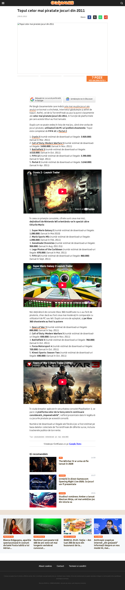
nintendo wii (50, 437)
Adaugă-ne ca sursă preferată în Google (48, 99)
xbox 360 (65, 437)
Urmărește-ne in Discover (82, 99)
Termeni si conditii (77, 566)
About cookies (45, 566)
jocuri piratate (39, 437)
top (59, 437)
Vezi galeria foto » (97, 78)
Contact (60, 566)
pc (56, 437)
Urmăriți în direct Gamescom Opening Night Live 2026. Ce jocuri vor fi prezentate (76, 481)
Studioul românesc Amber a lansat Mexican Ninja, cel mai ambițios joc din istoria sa (77, 499)
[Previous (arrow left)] (0, 557)
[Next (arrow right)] (2, 557)
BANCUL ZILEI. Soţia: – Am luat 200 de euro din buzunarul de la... (77, 543)
